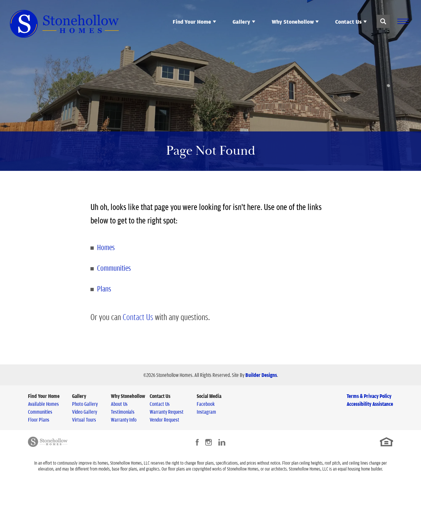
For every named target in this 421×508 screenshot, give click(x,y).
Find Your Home (44, 396)
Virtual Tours (84, 419)
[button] (383, 21)
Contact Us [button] (348, 21)
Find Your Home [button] (192, 21)
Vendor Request (164, 419)
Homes (106, 247)
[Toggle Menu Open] (403, 21)
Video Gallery (84, 411)
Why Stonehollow (128, 396)
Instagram (206, 411)
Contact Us (138, 317)
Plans (104, 288)
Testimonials (123, 411)
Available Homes (43, 403)
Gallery (79, 396)
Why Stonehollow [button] (293, 21)
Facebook (206, 403)
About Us (119, 403)
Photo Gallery (85, 403)
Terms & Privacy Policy (369, 396)
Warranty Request (167, 411)
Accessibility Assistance (370, 403)
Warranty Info (123, 419)
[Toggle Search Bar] (383, 21)
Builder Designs (261, 375)
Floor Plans (38, 419)
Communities (114, 268)
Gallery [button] (241, 21)
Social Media (209, 396)
